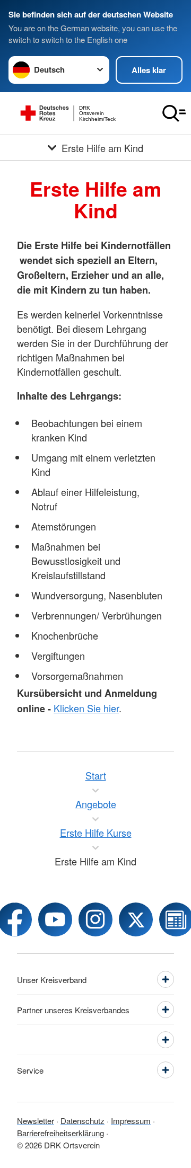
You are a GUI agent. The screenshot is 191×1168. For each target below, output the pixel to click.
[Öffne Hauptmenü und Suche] (174, 113)
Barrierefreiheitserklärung (60, 1132)
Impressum (131, 1120)
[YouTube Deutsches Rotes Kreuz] (55, 919)
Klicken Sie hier (86, 708)
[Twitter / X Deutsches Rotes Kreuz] (136, 919)
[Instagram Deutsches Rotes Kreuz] (95, 919)
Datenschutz (82, 1120)
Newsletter (35, 1120)
